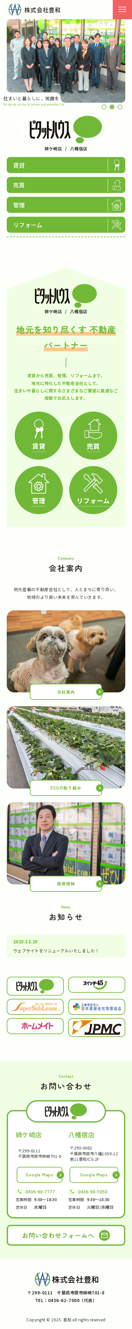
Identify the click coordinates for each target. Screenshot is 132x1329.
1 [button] (104, 106)
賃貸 (19, 165)
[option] (66, 61)
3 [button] (120, 106)
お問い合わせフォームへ (58, 1235)
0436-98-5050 (92, 1191)
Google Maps (40, 1175)
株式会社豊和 (42, 9)
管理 (19, 205)
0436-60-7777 (40, 1191)
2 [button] (112, 106)
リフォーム (28, 225)
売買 (19, 185)
